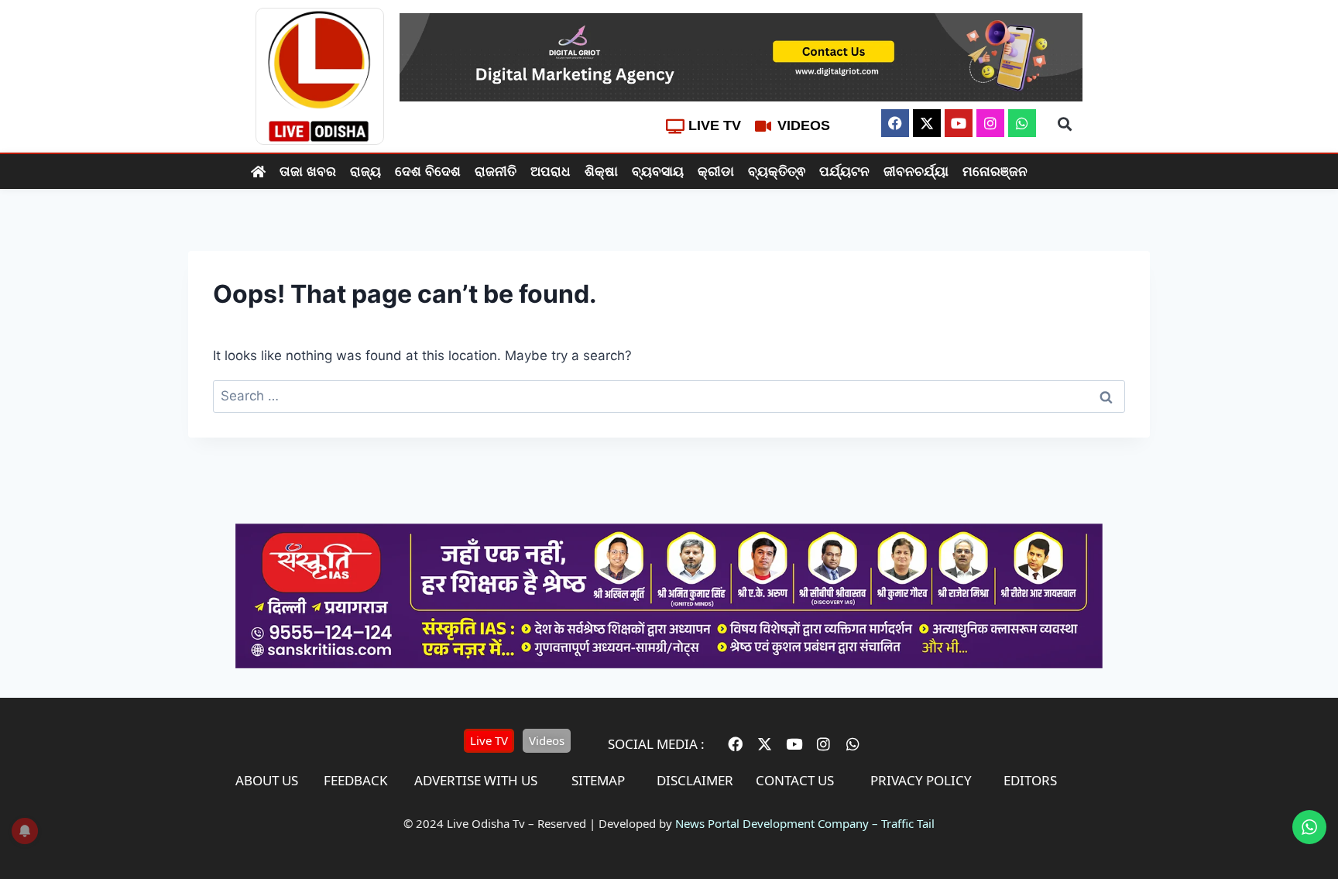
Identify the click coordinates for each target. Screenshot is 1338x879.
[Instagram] (990, 123)
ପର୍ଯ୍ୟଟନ (844, 171)
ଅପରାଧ (550, 171)
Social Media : (656, 744)
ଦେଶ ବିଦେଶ (428, 171)
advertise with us (475, 780)
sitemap (598, 780)
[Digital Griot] (741, 57)
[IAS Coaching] (669, 663)
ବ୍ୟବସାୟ (658, 171)
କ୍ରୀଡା (716, 171)
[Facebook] (895, 123)
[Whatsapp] (1022, 123)
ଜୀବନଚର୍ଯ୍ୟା (916, 171)
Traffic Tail (908, 823)
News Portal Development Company (772, 823)
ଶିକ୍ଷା (601, 171)
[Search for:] (669, 395)
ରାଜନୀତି (495, 171)
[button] (1064, 124)
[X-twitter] (927, 123)
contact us (795, 780)
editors (1030, 780)
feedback (356, 780)
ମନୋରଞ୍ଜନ (995, 171)
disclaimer (695, 780)
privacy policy (921, 780)
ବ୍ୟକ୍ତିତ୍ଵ (776, 171)
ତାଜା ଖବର (308, 171)
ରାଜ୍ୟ (365, 171)
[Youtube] (959, 123)
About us (266, 780)
